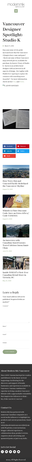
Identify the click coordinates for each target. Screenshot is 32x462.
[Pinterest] (14, 451)
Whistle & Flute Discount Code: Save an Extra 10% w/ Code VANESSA (16, 213)
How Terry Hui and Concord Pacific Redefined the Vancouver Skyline (15, 183)
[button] (16, 11)
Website (5, 343)
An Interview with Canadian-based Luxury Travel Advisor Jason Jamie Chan (16, 244)
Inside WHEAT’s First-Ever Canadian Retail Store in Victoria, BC (15, 275)
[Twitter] (10, 451)
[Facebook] (6, 451)
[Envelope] (18, 451)
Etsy (14, 82)
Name (4, 326)
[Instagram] (2, 451)
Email (4, 334)
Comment (6, 306)
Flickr (22, 82)
